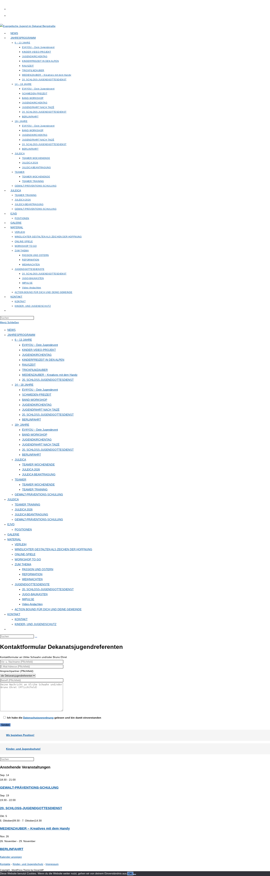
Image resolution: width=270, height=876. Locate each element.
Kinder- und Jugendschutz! (23, 748)
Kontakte (5, 864)
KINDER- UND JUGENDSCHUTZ (35, 624)
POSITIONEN (23, 529)
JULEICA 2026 (31, 469)
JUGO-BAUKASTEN (35, 594)
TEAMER (20, 479)
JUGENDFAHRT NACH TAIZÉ (41, 409)
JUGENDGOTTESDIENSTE (32, 584)
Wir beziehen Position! (20, 735)
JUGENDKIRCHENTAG (37, 354)
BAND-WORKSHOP (34, 399)
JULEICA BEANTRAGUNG (38, 474)
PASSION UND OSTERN (37, 569)
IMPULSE (28, 599)
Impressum (52, 864)
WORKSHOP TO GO (28, 559)
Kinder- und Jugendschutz (28, 864)
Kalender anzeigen (11, 856)
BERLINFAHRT (31, 419)
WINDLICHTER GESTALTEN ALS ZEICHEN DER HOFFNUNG (53, 549)
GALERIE (13, 534)
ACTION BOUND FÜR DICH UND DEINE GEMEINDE (48, 609)
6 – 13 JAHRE (23, 339)
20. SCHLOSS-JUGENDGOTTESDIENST (48, 379)
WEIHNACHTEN (32, 579)
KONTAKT (13, 614)
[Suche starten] (36, 637)
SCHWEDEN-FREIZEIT (36, 394)
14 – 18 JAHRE (24, 384)
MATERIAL (14, 539)
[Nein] (134, 874)
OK (130, 873)
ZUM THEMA (23, 564)
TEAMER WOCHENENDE (38, 464)
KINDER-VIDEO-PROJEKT (39, 349)
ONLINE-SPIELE (25, 554)
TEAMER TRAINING (35, 489)
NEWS (11, 329)
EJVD (11, 524)
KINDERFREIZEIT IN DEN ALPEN (43, 359)
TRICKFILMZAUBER (35, 369)
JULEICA (20, 459)
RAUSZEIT (29, 364)
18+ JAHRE (22, 424)
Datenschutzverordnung (38, 717)
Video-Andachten (32, 604)
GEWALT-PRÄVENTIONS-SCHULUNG (39, 494)
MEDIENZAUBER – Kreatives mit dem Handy (50, 374)
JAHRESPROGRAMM (21, 334)
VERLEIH (20, 544)
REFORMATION (32, 574)
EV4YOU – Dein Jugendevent (40, 344)
